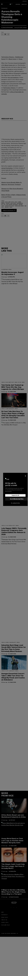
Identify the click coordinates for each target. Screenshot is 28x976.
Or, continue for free (15, 503)
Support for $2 (15, 495)
